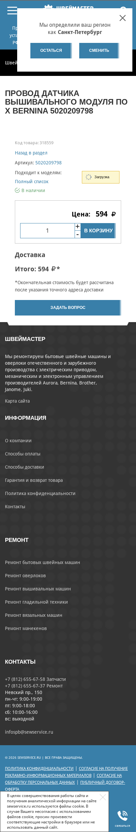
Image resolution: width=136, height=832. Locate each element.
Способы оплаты (22, 453)
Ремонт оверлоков (25, 575)
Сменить (99, 50)
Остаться (51, 50)
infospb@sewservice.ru (29, 732)
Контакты (15, 506)
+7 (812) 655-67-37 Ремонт (34, 685)
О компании (18, 440)
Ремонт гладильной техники (36, 602)
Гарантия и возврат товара (34, 480)
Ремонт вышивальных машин (38, 588)
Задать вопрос (68, 307)
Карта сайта (17, 401)
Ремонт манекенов (26, 628)
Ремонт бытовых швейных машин (42, 562)
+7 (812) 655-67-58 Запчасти (35, 679)
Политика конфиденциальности (40, 493)
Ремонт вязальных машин (33, 615)
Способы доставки (24, 467)
